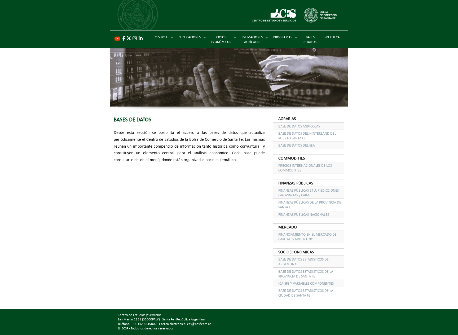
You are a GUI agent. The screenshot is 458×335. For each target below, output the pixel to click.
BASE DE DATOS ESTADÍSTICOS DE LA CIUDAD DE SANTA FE (305, 293)
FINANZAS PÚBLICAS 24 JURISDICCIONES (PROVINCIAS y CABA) (308, 192)
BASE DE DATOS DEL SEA (296, 145)
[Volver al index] (229, 16)
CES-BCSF (161, 37)
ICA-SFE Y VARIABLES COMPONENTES (306, 283)
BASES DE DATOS (310, 39)
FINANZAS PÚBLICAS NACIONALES (303, 214)
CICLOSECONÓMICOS (221, 39)
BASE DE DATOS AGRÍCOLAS (299, 126)
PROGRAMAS (282, 37)
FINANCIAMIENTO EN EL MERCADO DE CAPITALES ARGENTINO (307, 236)
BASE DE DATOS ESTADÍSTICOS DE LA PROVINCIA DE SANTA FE (305, 274)
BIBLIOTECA (332, 37)
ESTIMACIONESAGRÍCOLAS (252, 39)
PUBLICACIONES (189, 37)
